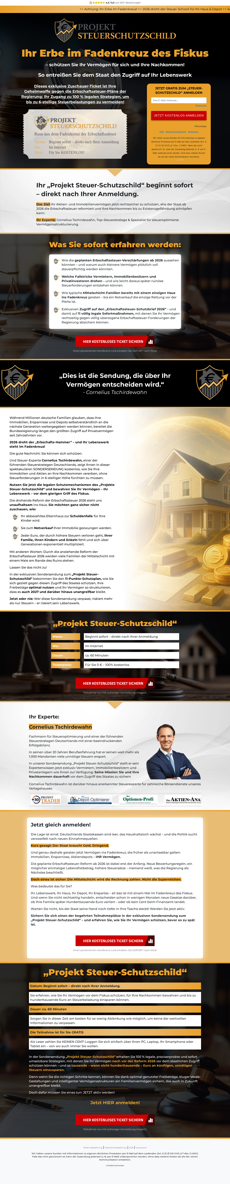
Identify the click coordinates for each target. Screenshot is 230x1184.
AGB (131, 1147)
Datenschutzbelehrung (116, 1147)
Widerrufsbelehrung (92, 1147)
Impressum (141, 1147)
